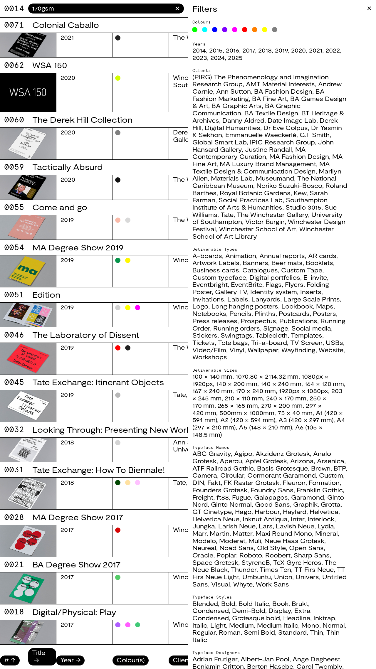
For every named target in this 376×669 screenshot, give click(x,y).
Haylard (294, 511)
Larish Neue (237, 526)
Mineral (326, 533)
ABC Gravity (211, 453)
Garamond (307, 497)
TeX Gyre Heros (297, 562)
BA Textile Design (271, 113)
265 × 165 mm (238, 405)
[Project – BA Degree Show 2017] (28, 588)
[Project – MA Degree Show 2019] (28, 271)
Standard (292, 632)
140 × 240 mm (281, 383)
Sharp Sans (312, 555)
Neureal (204, 547)
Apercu (231, 460)
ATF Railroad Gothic (223, 468)
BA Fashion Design (283, 91)
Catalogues (260, 270)
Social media (311, 328)
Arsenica (330, 460)
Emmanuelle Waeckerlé (260, 134)
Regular (204, 632)
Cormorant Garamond (281, 475)
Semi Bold (259, 632)
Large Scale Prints (311, 299)
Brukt (300, 603)
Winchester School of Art (257, 228)
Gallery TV (231, 291)
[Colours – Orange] (255, 30)
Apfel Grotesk (266, 460)
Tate (227, 214)
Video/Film (209, 349)
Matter (242, 533)
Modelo (204, 540)
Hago (243, 511)
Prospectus (258, 320)
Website (331, 349)
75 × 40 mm (295, 412)
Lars (266, 526)
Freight (202, 497)
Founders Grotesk (219, 489)
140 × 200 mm (236, 383)
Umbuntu (256, 576)
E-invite (315, 277)
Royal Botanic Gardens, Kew (263, 192)
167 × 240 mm (212, 390)
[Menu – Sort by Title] (42, 659)
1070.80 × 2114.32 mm (267, 376)
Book (280, 603)
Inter (297, 519)
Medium (241, 625)
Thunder (243, 569)
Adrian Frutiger (214, 659)
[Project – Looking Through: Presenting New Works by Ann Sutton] (28, 450)
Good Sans (272, 504)
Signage (275, 328)
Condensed (210, 610)
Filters (204, 8)
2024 (217, 57)
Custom (331, 475)
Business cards (215, 270)
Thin (316, 632)
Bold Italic (254, 603)
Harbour (267, 511)
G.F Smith (315, 134)
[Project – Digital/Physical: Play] (28, 632)
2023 (199, 57)
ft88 (222, 497)
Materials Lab (232, 178)
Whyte (243, 584)
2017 (248, 50)
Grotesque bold (256, 617)
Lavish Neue (295, 526)
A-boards (207, 255)
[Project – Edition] (28, 315)
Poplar (226, 555)
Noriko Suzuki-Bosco (289, 185)
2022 (332, 50)
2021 (315, 50)
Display (279, 610)
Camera (204, 475)
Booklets (319, 262)
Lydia (326, 526)
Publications (298, 320)
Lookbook (297, 306)
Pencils (240, 313)
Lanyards (265, 299)
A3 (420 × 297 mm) (305, 419)
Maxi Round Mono (284, 533)
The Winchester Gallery (272, 214)
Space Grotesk (215, 562)
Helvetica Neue (215, 519)
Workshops (209, 356)
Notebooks (209, 313)
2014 (199, 50)
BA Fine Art (269, 98)
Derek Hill (187, 132)
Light (218, 625)
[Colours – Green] (195, 30)
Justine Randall (268, 149)
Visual (220, 584)
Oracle (202, 555)
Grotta (330, 504)
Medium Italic (277, 625)
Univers (307, 576)
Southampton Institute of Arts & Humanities (260, 203)
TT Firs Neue (314, 569)
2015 (216, 50)
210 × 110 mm (244, 398)
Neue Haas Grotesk (294, 540)
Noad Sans (236, 547)
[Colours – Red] (245, 30)
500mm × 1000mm (246, 412)
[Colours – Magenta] (235, 30)
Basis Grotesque (282, 468)
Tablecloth (272, 335)
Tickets (203, 342)
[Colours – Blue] (215, 30)
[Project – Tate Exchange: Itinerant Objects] (28, 406)
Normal (334, 625)
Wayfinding (298, 349)
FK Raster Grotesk (251, 482)
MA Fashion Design (299, 156)
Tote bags (233, 342)
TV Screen (306, 342)
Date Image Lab (292, 120)
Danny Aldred (243, 120)
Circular (232, 475)
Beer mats (287, 262)
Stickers (204, 335)
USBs (334, 342)
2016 (232, 50)
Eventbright (210, 284)
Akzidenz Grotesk (283, 453)
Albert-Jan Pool (265, 659)
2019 (281, 50)
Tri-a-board (269, 342)
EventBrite (246, 284)
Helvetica (324, 511)
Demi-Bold (248, 610)
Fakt (214, 482)
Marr (199, 533)
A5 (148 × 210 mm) (265, 427)
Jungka (203, 526)
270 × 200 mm (282, 405)
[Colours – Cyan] (205, 30)
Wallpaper (263, 349)
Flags (274, 284)
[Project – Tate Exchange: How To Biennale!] (28, 493)
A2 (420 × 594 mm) (247, 419)
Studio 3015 (303, 207)
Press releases (214, 320)
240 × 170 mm (286, 398)
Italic (199, 625)
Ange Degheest (316, 659)
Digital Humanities (232, 127)
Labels (237, 299)
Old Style (271, 547)
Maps (324, 306)
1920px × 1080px (303, 390)
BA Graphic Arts (237, 105)
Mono (310, 625)
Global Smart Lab (219, 142)
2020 (298, 50)
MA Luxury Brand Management (268, 163)
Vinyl (236, 349)
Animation (240, 255)
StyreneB (255, 562)
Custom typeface (219, 277)
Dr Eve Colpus (285, 127)
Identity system (273, 291)
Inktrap (324, 617)
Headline (296, 617)
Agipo (243, 453)
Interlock (321, 519)
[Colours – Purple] (225, 30)
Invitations (208, 299)
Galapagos (271, 497)
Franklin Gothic (320, 489)
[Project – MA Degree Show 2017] (28, 541)
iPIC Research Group (282, 142)
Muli (255, 540)
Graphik (305, 504)
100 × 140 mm (212, 376)
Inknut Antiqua (265, 519)
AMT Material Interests (280, 83)
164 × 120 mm (324, 383)
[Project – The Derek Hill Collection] (28, 143)
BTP (340, 468)
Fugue (241, 497)
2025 (235, 57)
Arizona (302, 460)
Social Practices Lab (251, 199)
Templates (306, 335)
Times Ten (275, 569)
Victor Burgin (265, 221)
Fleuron (294, 482)
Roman (230, 632)
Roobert (278, 555)
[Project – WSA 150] (28, 92)
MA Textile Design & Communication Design (261, 167)
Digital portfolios (274, 277)
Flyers (294, 284)
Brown (320, 468)
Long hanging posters (245, 306)
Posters (324, 313)
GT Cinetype (212, 511)
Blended (205, 603)
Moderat (232, 540)
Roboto (250, 555)
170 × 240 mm (256, 390)
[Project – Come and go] (28, 227)
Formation (324, 482)
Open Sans (306, 547)
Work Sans (272, 584)
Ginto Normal (231, 504)
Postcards (294, 313)
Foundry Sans (272, 489)
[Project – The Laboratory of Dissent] (28, 359)
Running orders (236, 328)
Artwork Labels (215, 262)
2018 (265, 50)
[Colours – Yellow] (265, 30)
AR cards (322, 255)
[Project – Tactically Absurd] (28, 187)
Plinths (265, 313)
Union (283, 576)
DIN (198, 482)
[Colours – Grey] (275, 30)
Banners (255, 262)
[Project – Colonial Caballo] (28, 45)
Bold (228, 603)
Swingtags (236, 335)
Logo (200, 306)
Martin (219, 533)
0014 (14, 8)
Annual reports (282, 255)
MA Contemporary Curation (249, 153)
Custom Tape (301, 270)
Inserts (310, 291)
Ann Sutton (233, 91)
